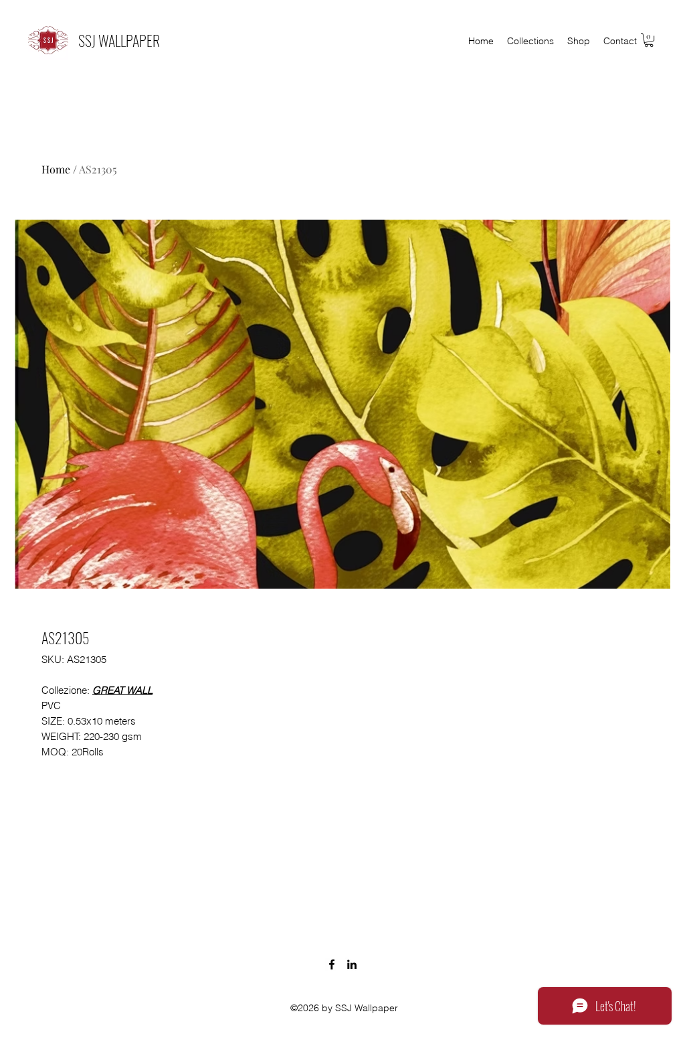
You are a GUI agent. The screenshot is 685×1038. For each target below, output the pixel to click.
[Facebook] (331, 964)
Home (55, 169)
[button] (649, 40)
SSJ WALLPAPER (119, 40)
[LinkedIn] (352, 964)
